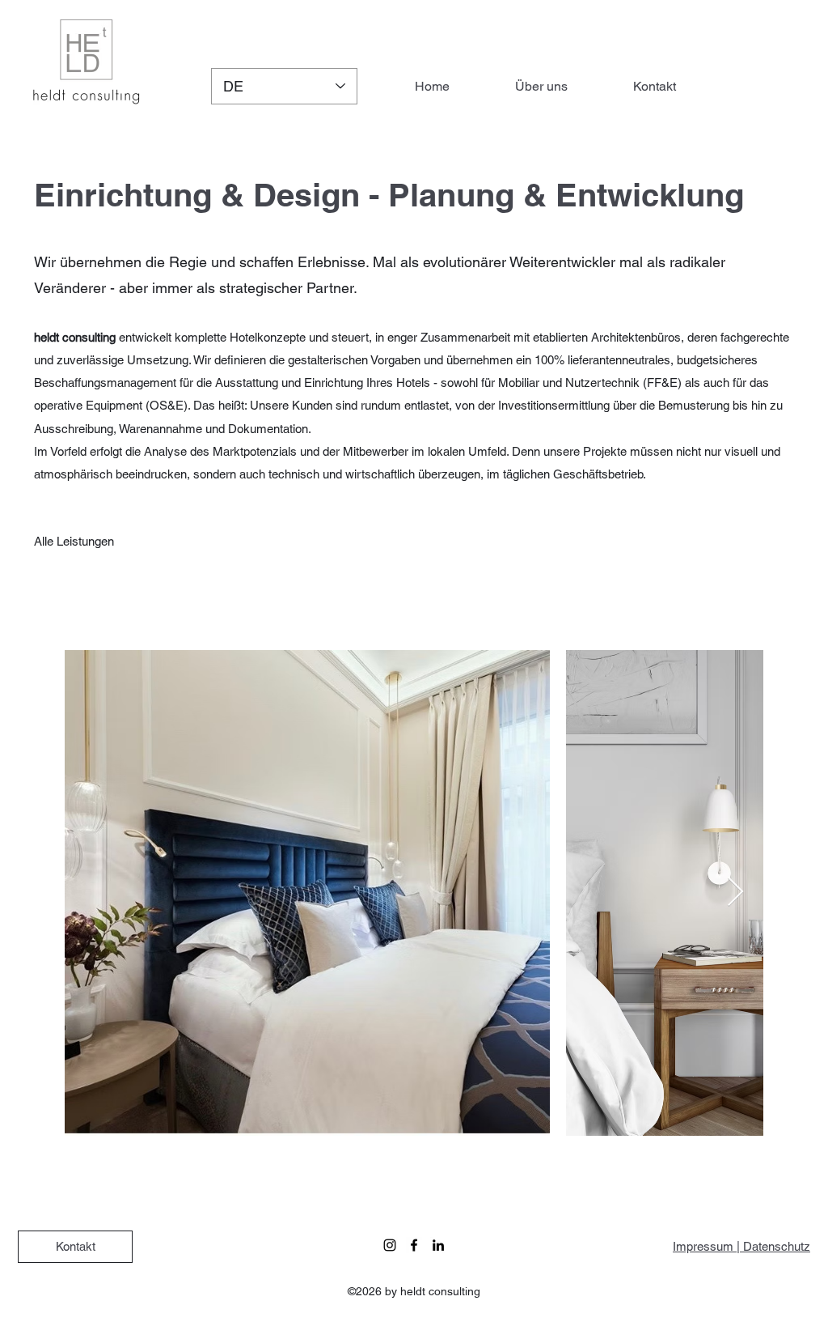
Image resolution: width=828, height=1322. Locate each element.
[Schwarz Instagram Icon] (390, 1245)
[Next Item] (735, 892)
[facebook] (414, 1245)
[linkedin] (438, 1245)
